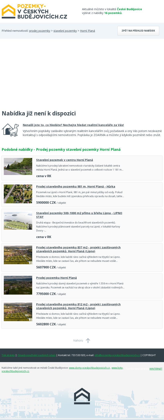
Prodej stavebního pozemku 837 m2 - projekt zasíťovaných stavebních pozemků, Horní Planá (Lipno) (78, 249)
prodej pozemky (39, 31)
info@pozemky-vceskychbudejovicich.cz (117, 355)
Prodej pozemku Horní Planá (56, 278)
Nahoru (78, 340)
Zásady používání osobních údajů (36, 355)
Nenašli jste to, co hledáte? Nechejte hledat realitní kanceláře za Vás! (73, 125)
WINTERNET (155, 368)
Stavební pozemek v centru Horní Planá (64, 160)
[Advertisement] (32, 77)
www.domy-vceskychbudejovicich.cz (89, 367)
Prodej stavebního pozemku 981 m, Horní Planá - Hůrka (75, 186)
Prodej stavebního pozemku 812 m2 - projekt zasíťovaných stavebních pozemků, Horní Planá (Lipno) (78, 306)
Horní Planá (87, 31)
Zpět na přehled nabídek (138, 30)
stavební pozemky (65, 31)
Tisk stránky (8, 355)
